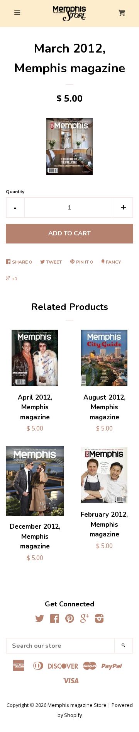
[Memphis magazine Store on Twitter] (39, 620)
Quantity (15, 192)
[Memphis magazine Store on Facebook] (54, 620)
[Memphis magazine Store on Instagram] (99, 620)
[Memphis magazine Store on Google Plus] (84, 620)
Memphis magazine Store (77, 704)
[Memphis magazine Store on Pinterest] (70, 620)
